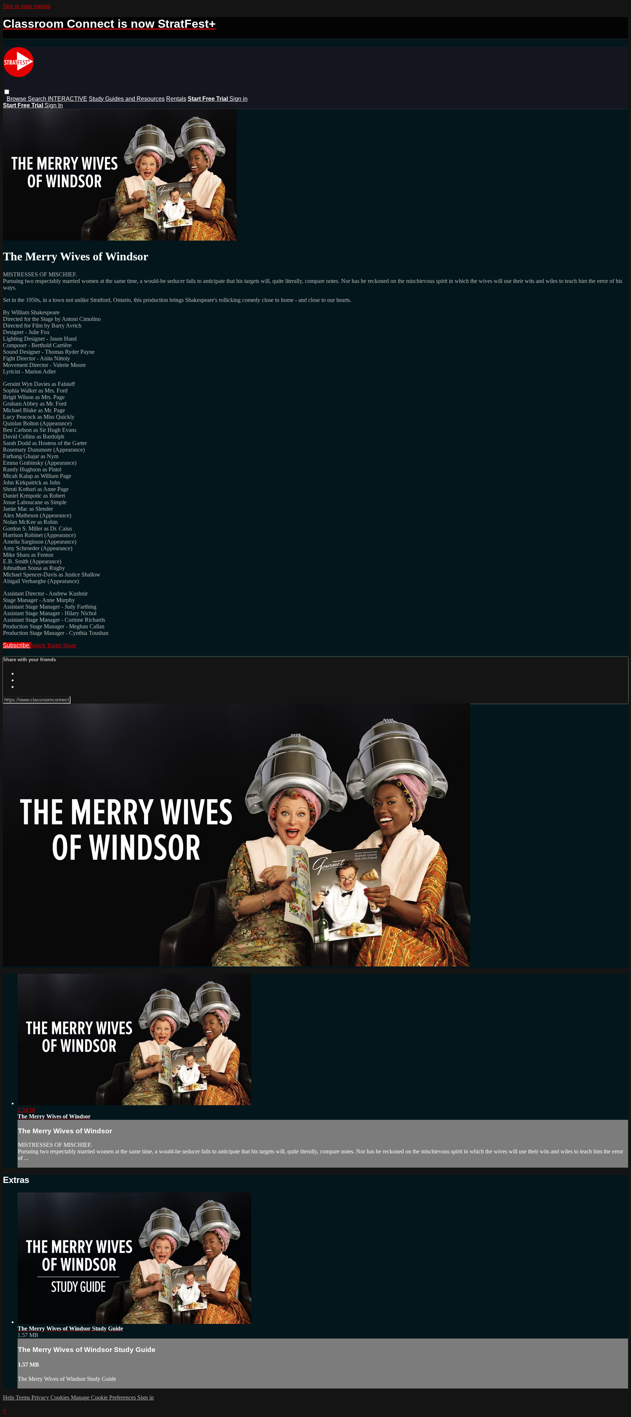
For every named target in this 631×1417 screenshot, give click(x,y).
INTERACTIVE (67, 99)
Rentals (176, 99)
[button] (6, 91)
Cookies (60, 1397)
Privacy (40, 1397)
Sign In (54, 105)
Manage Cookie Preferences (104, 1397)
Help (9, 1397)
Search (38, 99)
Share (69, 645)
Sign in (238, 99)
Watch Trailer (47, 645)
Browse (17, 99)
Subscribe (17, 645)
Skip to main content (26, 6)
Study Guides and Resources (127, 99)
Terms (23, 1397)
